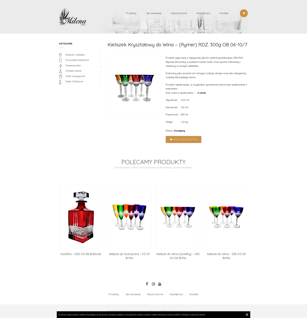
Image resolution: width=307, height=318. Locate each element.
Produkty (131, 13)
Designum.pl (194, 311)
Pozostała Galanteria (77, 60)
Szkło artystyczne (75, 76)
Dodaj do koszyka (184, 139)
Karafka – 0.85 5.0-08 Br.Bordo (81, 254)
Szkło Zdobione (74, 81)
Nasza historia (179, 13)
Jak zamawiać (153, 13)
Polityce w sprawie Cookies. (193, 314)
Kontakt (224, 13)
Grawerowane (73, 70)
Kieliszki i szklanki (75, 54)
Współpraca (203, 13)
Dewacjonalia (73, 65)
